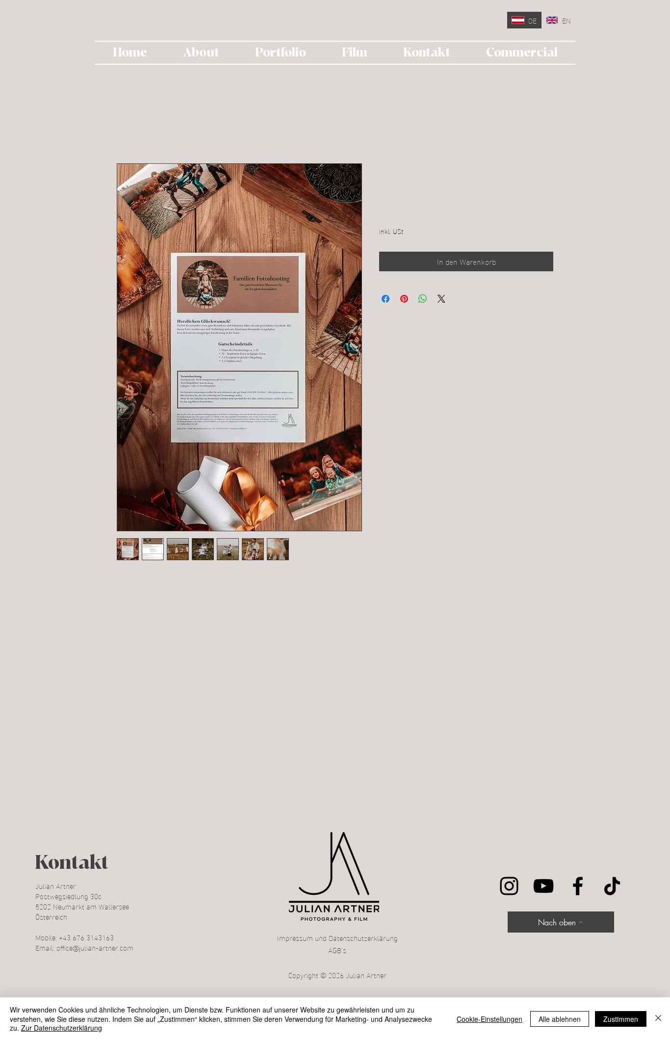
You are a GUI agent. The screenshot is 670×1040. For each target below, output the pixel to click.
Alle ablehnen (560, 1019)
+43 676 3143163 (86, 937)
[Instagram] (509, 886)
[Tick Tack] (612, 886)
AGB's (337, 950)
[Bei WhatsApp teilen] (423, 299)
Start (125, 128)
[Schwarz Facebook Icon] (578, 886)
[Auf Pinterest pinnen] (404, 299)
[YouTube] (543, 886)
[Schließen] (658, 1018)
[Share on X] (441, 299)
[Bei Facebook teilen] (385, 299)
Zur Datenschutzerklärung (61, 1028)
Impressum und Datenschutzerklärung (337, 937)
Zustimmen (620, 1019)
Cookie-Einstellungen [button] (489, 1019)
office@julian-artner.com (94, 947)
